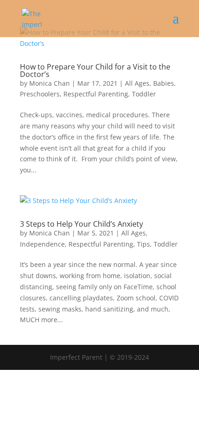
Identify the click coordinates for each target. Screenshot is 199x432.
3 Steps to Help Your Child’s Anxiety (81, 224)
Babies (163, 83)
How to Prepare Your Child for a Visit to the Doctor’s (95, 70)
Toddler (144, 93)
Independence (42, 244)
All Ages (137, 83)
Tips (143, 244)
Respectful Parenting (95, 93)
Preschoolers (40, 93)
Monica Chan (49, 83)
